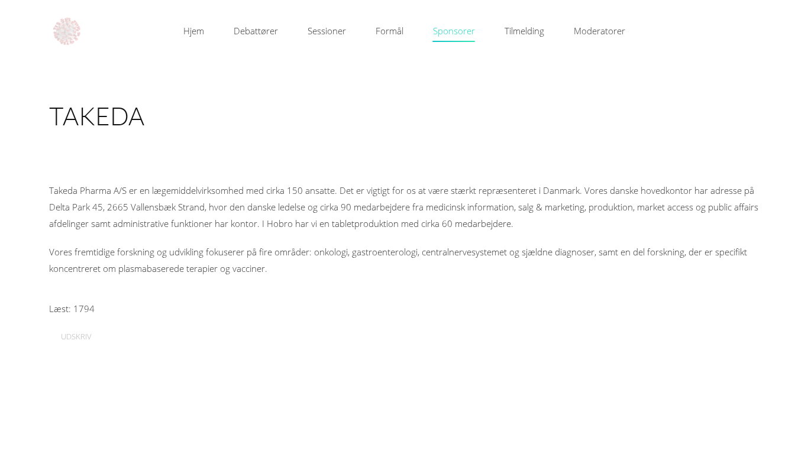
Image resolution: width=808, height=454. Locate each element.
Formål (389, 31)
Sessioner (327, 31)
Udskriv (75, 336)
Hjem (193, 31)
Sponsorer (454, 31)
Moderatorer (599, 31)
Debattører (256, 31)
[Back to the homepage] (66, 31)
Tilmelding (524, 31)
